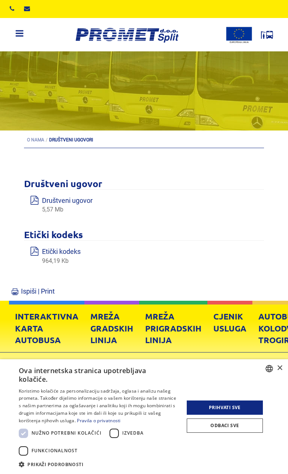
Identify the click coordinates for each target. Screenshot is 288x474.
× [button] (279, 368)
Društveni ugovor (67, 204)
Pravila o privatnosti (98, 420)
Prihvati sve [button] (225, 407)
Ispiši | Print (38, 291)
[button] (99, 464)
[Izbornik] (19, 34)
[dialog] (144, 416)
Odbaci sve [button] (224, 425)
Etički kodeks (61, 256)
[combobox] (269, 368)
